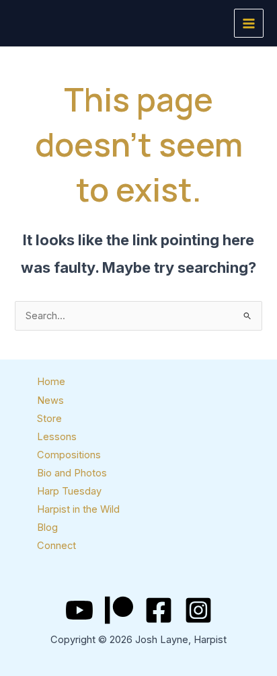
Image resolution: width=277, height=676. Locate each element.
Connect (56, 546)
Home (51, 382)
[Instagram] (198, 610)
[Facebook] (159, 610)
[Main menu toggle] (249, 23)
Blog (47, 527)
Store (49, 419)
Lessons (57, 437)
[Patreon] (119, 610)
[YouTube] (79, 610)
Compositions (69, 455)
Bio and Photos (72, 473)
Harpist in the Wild (78, 509)
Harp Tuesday (69, 491)
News (50, 400)
